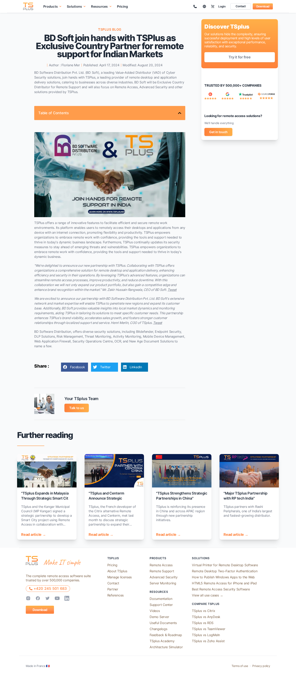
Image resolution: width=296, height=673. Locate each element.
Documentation (161, 599)
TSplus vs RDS (202, 623)
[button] (52, 6)
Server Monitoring (163, 583)
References (115, 595)
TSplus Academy (162, 641)
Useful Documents (163, 623)
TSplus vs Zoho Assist (208, 641)
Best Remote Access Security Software (221, 589)
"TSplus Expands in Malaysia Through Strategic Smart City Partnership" (45, 498)
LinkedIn (136, 367)
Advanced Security (164, 577)
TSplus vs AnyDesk (206, 617)
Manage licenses (119, 577)
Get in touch (218, 132)
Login (222, 6)
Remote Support (162, 571)
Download (262, 6)
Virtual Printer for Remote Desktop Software (225, 565)
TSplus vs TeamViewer (208, 629)
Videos (155, 611)
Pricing (122, 6)
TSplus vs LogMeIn (206, 635)
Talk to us (76, 408)
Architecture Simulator (166, 647)
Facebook (77, 367)
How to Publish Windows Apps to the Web (223, 577)
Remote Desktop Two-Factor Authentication (224, 571)
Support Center (161, 605)
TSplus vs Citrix (203, 611)
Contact (240, 6)
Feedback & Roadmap (166, 635)
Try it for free (239, 57)
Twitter (105, 367)
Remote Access (161, 565)
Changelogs (158, 629)
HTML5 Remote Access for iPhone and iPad (224, 583)
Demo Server (159, 617)
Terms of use (240, 666)
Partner (112, 589)
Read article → (33, 534)
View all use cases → (207, 595)
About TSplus (117, 571)
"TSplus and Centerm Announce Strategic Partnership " (106, 498)
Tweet (172, 290)
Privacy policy (261, 666)
